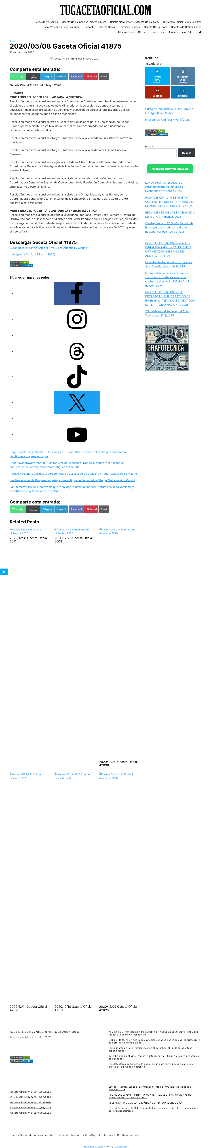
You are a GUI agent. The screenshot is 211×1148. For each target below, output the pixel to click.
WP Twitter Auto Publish (93, 1147)
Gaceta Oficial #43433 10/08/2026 (30, 1107)
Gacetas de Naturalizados (186, 27)
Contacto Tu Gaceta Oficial (99, 27)
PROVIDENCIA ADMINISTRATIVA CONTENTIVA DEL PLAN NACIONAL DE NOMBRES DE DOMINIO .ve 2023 (169, 201)
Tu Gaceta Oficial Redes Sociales (182, 21)
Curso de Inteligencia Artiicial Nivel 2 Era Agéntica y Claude (48, 247)
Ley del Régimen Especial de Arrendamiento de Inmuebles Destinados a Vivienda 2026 (164, 187)
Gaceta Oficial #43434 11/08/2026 (30, 1102)
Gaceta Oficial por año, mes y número (84, 21)
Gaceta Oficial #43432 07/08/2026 (30, 1112)
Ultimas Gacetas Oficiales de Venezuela (141, 32)
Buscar (149, 146)
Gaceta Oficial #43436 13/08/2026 (30, 1091)
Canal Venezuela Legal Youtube (61, 27)
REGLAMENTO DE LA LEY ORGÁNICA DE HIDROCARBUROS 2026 (146, 1102)
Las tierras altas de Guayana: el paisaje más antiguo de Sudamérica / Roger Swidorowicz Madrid (72, 480)
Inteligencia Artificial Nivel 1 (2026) (32, 254)
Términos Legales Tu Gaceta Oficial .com (143, 27)
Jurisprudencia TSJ (180, 32)
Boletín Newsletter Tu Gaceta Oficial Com (134, 21)
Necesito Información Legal (170, 168)
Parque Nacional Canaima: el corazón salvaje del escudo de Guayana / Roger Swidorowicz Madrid (73, 473)
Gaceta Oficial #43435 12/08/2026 (30, 1097)
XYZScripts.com (120, 1147)
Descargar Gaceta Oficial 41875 (43, 242)
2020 (12, 40)
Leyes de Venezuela (46, 21)
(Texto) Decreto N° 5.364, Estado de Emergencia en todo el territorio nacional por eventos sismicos (169, 227)
